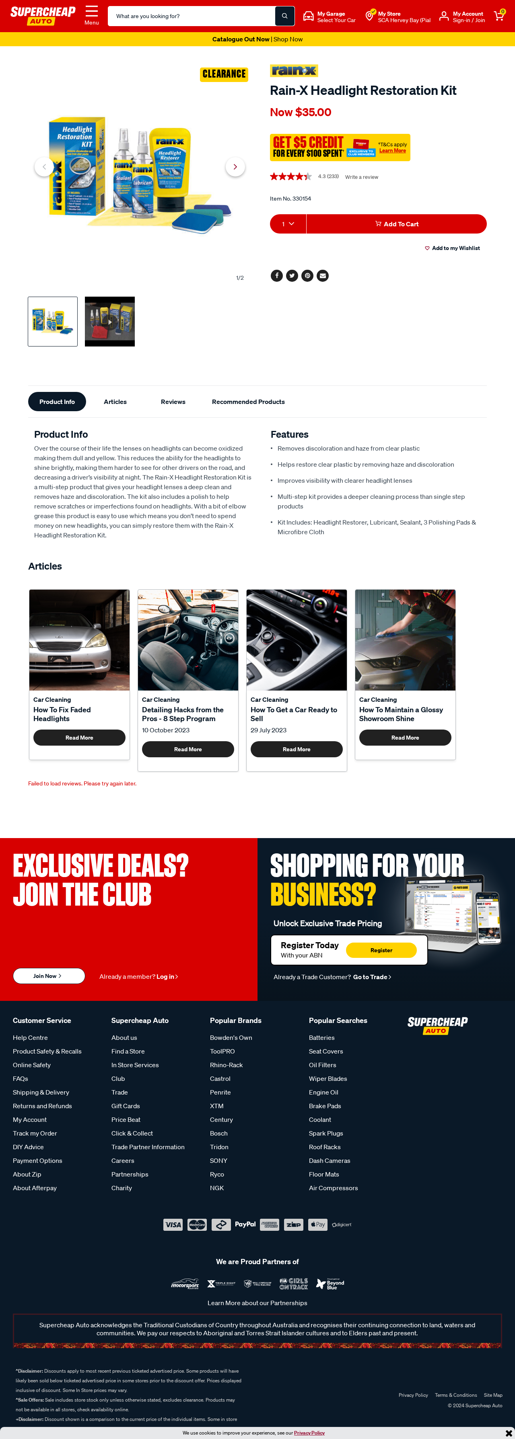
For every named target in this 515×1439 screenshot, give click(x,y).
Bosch (219, 1133)
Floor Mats (324, 1174)
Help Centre (30, 1037)
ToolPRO (222, 1051)
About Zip (27, 1174)
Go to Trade (369, 977)
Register (381, 950)
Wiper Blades (328, 1078)
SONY (218, 1160)
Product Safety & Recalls (47, 1051)
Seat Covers (326, 1051)
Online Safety (32, 1065)
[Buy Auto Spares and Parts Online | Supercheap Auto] (43, 15)
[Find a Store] (369, 16)
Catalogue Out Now (257, 39)
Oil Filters (322, 1065)
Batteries (322, 1037)
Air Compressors (333, 1188)
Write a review (361, 177)
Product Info (57, 402)
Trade (119, 1092)
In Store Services (135, 1065)
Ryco (217, 1174)
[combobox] (288, 224)
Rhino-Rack (226, 1065)
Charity (121, 1188)
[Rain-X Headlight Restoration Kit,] (139, 175)
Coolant (320, 1119)
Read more (79, 737)
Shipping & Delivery (41, 1092)
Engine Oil (323, 1092)
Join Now (45, 976)
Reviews (173, 402)
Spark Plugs (326, 1133)
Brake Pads (325, 1106)
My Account (30, 1119)
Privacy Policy (309, 1432)
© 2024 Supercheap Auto (475, 1405)
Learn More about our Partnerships (257, 1303)
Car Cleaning (52, 699)
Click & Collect (132, 1133)
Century (221, 1119)
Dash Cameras (329, 1160)
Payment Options (37, 1160)
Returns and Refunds (42, 1106)
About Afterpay (35, 1188)
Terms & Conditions (456, 1395)
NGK (217, 1188)
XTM (217, 1106)
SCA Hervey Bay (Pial (404, 20)
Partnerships (129, 1174)
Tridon (219, 1147)
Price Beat (125, 1119)
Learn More (392, 150)
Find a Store (128, 1051)
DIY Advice (28, 1147)
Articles (115, 402)
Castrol (220, 1078)
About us (124, 1037)
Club (118, 1078)
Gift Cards (125, 1106)
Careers (122, 1160)
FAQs (20, 1078)
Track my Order (35, 1133)
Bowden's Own (231, 1037)
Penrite (220, 1092)
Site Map (493, 1395)
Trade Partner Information (148, 1147)
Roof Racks (325, 1147)
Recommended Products (248, 402)
